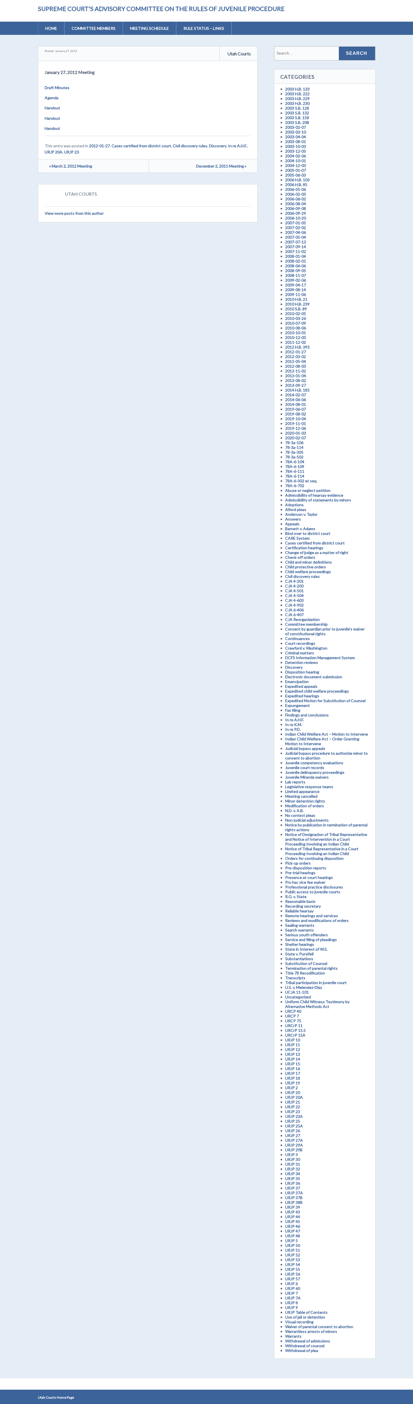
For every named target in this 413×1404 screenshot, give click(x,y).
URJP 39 (292, 1207)
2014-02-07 (295, 394)
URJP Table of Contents (306, 1312)
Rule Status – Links (203, 28)
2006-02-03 (295, 194)
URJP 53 (292, 1259)
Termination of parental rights (311, 968)
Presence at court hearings (309, 877)
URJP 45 (292, 1221)
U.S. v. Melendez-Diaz (303, 987)
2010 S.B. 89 (296, 308)
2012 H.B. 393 (297, 347)
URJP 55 (292, 1269)
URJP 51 (292, 1250)
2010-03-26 (295, 318)
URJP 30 (292, 1159)
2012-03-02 (295, 356)
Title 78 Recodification (305, 973)
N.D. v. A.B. (294, 810)
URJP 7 (291, 1293)
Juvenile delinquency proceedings (314, 772)
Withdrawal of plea (301, 1350)
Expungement (297, 705)
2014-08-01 (295, 404)
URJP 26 (292, 1130)
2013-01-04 (295, 375)
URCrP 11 (294, 1025)
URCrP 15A (295, 1035)
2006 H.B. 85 (296, 184)
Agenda (52, 97)
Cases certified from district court (141, 145)
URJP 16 (292, 1068)
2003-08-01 (295, 141)
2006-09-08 (295, 208)
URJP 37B (294, 1197)
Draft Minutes (57, 87)
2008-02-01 (295, 261)
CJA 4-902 (294, 605)
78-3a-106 (294, 442)
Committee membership (306, 624)
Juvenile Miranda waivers (307, 777)
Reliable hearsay (299, 910)
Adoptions (294, 504)
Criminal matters (299, 652)
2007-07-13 (295, 241)
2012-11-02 (295, 370)
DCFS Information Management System (320, 657)
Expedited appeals (301, 686)
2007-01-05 (295, 222)
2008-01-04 (295, 256)
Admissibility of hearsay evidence (314, 495)
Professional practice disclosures (314, 887)
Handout (52, 107)
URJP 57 (292, 1278)
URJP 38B (294, 1202)
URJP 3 (291, 1154)
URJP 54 (292, 1264)
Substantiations (299, 958)
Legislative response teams (309, 786)
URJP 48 (292, 1235)
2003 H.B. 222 (297, 93)
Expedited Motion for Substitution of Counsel (325, 700)
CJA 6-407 (294, 614)
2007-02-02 (295, 227)
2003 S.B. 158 (297, 117)
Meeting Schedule (149, 28)
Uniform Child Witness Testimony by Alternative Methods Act (317, 1004)
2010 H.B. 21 (296, 299)
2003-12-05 (295, 151)
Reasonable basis (300, 901)
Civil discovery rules (190, 145)
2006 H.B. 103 (297, 179)
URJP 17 (292, 1073)
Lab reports (295, 781)
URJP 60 (292, 1288)
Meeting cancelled (301, 796)
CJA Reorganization (302, 619)
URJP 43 (292, 1211)
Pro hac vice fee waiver (305, 882)
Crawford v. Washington (306, 648)
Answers (293, 519)
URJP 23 (71, 152)
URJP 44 (292, 1216)
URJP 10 (292, 1039)
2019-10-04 (295, 418)
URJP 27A (294, 1140)
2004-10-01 (295, 160)
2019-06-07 (295, 409)
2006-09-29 (295, 213)
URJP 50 (292, 1245)
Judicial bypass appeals (305, 748)
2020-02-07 (295, 437)
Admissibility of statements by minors (318, 500)
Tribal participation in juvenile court (316, 982)
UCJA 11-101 (297, 992)
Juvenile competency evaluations (314, 762)
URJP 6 (291, 1283)
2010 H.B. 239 (297, 304)
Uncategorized (298, 996)
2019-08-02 (295, 414)
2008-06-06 (295, 265)
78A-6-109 (294, 466)
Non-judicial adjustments (307, 820)
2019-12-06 (295, 428)
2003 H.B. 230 (297, 103)
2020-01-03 (295, 433)
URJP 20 (292, 1092)
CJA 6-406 (294, 609)
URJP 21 (292, 1102)
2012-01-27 (99, 145)
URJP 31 (292, 1164)
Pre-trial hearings (300, 872)
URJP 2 (291, 1087)
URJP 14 (292, 1059)
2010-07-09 (295, 323)
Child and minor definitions (308, 562)
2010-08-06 (295, 327)
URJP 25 (292, 1121)
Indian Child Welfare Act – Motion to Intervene (326, 734)
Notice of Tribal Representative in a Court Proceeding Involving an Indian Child (321, 851)
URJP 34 (292, 1173)
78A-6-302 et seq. (301, 480)
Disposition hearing (302, 672)
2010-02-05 (295, 313)
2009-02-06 (295, 280)
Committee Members (93, 28)
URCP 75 (293, 1020)
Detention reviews (301, 662)
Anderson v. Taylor (301, 514)
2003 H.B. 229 (297, 98)
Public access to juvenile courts (312, 891)
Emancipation (297, 681)
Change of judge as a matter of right (316, 552)
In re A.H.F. (237, 145)
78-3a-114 (294, 447)
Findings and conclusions (307, 715)
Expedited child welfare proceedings (317, 691)
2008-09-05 (295, 270)
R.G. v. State (296, 896)
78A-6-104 (294, 461)
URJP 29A (294, 1145)
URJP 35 (292, 1178)
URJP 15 (292, 1063)
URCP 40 (293, 1011)
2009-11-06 (295, 294)
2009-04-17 (295, 284)
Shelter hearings (299, 944)
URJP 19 (292, 1082)
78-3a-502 (294, 457)
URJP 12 (292, 1049)
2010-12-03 (295, 337)
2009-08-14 (295, 289)
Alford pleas (295, 509)
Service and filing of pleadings (311, 939)
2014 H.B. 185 (297, 390)
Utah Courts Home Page (56, 1397)
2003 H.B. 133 (297, 89)
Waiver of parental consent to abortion (319, 1326)
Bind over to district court (307, 533)
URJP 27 (292, 1135)
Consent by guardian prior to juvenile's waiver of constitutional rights (325, 631)
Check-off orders (300, 557)
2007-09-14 (295, 246)
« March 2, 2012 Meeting (70, 166)
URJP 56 (292, 1274)
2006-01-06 (295, 189)
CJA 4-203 (294, 586)
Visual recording (299, 1321)
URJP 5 (291, 1240)
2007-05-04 (295, 237)
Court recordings (300, 643)
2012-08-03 (295, 366)
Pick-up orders (298, 863)
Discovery (217, 145)
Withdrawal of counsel (304, 1345)
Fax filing (292, 710)
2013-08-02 (295, 380)
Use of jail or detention (305, 1317)
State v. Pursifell (299, 953)
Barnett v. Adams (300, 528)
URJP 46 (292, 1226)
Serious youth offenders (306, 934)
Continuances (297, 638)
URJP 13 (292, 1054)
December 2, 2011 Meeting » (221, 166)
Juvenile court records (304, 767)
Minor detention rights (305, 801)
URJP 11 (292, 1044)
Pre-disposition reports (305, 867)
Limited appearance (302, 791)
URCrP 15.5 (295, 1030)
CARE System (297, 538)
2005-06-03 (295, 175)
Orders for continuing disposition (314, 858)
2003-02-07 (295, 127)
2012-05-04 (295, 361)
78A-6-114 (294, 476)
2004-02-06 (295, 155)
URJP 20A (53, 152)
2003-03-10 (295, 132)
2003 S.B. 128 (297, 108)
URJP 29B (294, 1149)
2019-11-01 (295, 423)
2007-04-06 (295, 232)
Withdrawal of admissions (307, 1341)
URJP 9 (291, 1307)
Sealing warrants (299, 925)
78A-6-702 (294, 485)
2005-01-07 (295, 170)
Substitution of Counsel (306, 963)
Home (51, 28)
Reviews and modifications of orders (317, 920)
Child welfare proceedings (308, 571)
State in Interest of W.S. (306, 949)
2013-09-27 (295, 385)
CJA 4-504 (294, 595)
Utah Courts (239, 53)
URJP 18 (292, 1078)
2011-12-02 (295, 342)
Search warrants (299, 930)
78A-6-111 (294, 471)
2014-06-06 (295, 399)
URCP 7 (292, 1016)
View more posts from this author (74, 213)
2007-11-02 (295, 251)
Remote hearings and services (311, 915)
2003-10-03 (295, 146)
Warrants (293, 1336)
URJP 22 (292, 1106)
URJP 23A (294, 1116)
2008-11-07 (295, 275)
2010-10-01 (295, 332)
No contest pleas (300, 815)
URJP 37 (292, 1188)
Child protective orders (305, 566)
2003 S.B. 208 (297, 122)
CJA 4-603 (294, 600)
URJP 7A (293, 1298)
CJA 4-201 (294, 581)
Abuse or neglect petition (307, 490)
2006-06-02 (295, 198)
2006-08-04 (295, 203)
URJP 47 (292, 1231)
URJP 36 (292, 1183)
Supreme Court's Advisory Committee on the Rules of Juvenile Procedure (161, 8)
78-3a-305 (294, 452)
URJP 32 (292, 1168)
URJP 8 (291, 1302)
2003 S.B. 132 (297, 112)
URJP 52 (292, 1254)
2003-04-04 (295, 136)
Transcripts (295, 977)
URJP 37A (294, 1192)
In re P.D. (293, 729)
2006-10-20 (295, 218)
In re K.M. (293, 724)
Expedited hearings (302, 695)
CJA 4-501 (294, 590)
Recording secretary (303, 906)
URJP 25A (294, 1125)
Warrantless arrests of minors (311, 1331)
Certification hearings (304, 547)
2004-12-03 (295, 165)
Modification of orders (304, 805)
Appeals (292, 523)
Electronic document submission (313, 676)
